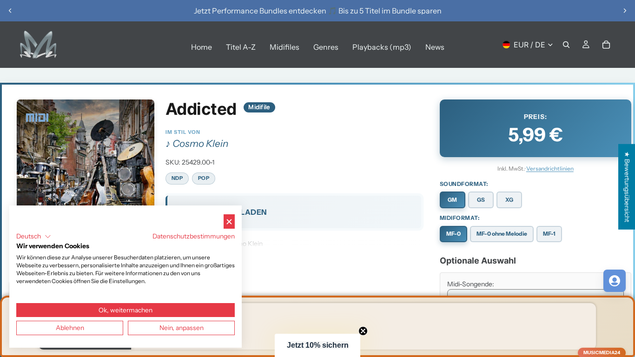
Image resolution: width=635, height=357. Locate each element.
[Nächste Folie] (625, 10)
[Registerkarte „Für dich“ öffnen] (614, 281)
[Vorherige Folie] (10, 10)
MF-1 (549, 233)
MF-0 (453, 233)
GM (452, 199)
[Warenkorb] (606, 44)
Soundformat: (464, 183)
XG (509, 199)
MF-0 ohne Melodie (501, 233)
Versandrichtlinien (550, 168)
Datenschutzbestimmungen (193, 236)
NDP (177, 178)
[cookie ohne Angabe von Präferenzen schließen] (229, 221)
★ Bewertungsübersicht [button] (627, 187)
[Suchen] (566, 44)
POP (204, 178)
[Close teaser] (363, 331)
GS (481, 199)
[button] (317, 345)
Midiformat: (460, 217)
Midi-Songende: (470, 284)
